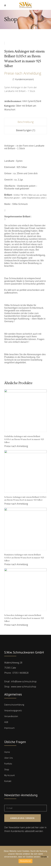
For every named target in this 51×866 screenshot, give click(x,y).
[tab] (25, 122)
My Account (9, 775)
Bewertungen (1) (25, 130)
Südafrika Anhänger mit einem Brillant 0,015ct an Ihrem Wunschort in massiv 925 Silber (24, 439)
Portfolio (8, 763)
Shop (6, 769)
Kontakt (7, 781)
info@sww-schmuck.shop (24, 681)
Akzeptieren (25, 861)
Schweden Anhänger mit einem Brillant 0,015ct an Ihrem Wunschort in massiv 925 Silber (24, 618)
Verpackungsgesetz (13, 710)
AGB (6, 722)
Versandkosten (11, 716)
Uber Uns (8, 757)
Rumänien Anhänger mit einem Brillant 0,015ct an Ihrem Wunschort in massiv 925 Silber (24, 558)
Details (44, 857)
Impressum (9, 728)
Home (7, 752)
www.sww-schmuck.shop (23, 686)
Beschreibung (26, 122)
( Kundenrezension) (23, 79)
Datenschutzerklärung (14, 704)
